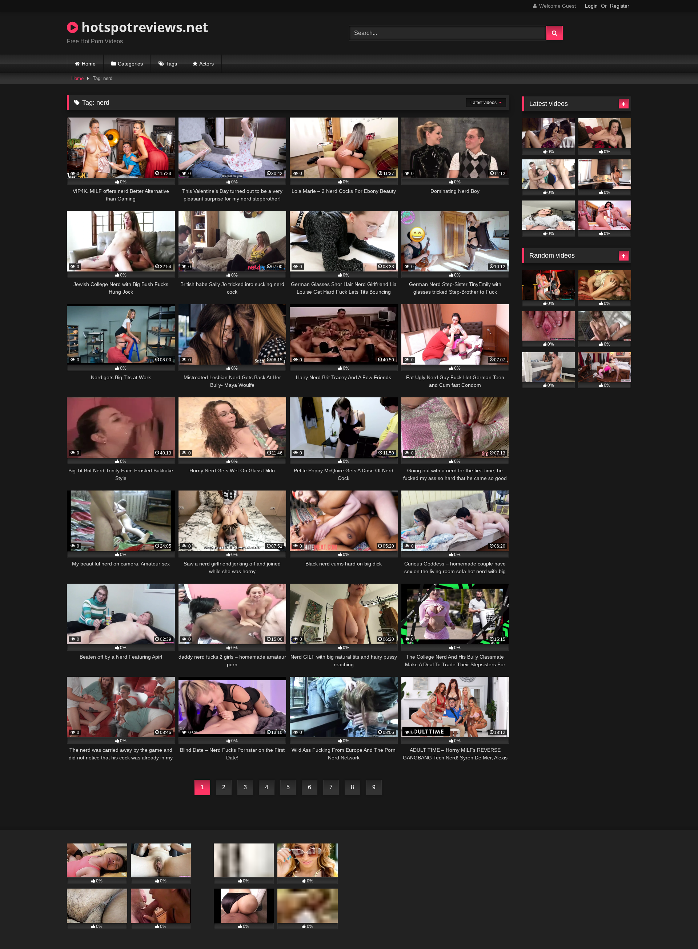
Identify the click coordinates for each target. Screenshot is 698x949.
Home (89, 64)
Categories (130, 64)
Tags (171, 64)
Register (619, 6)
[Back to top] (675, 927)
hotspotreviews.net (143, 27)
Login (591, 6)
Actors (206, 64)
